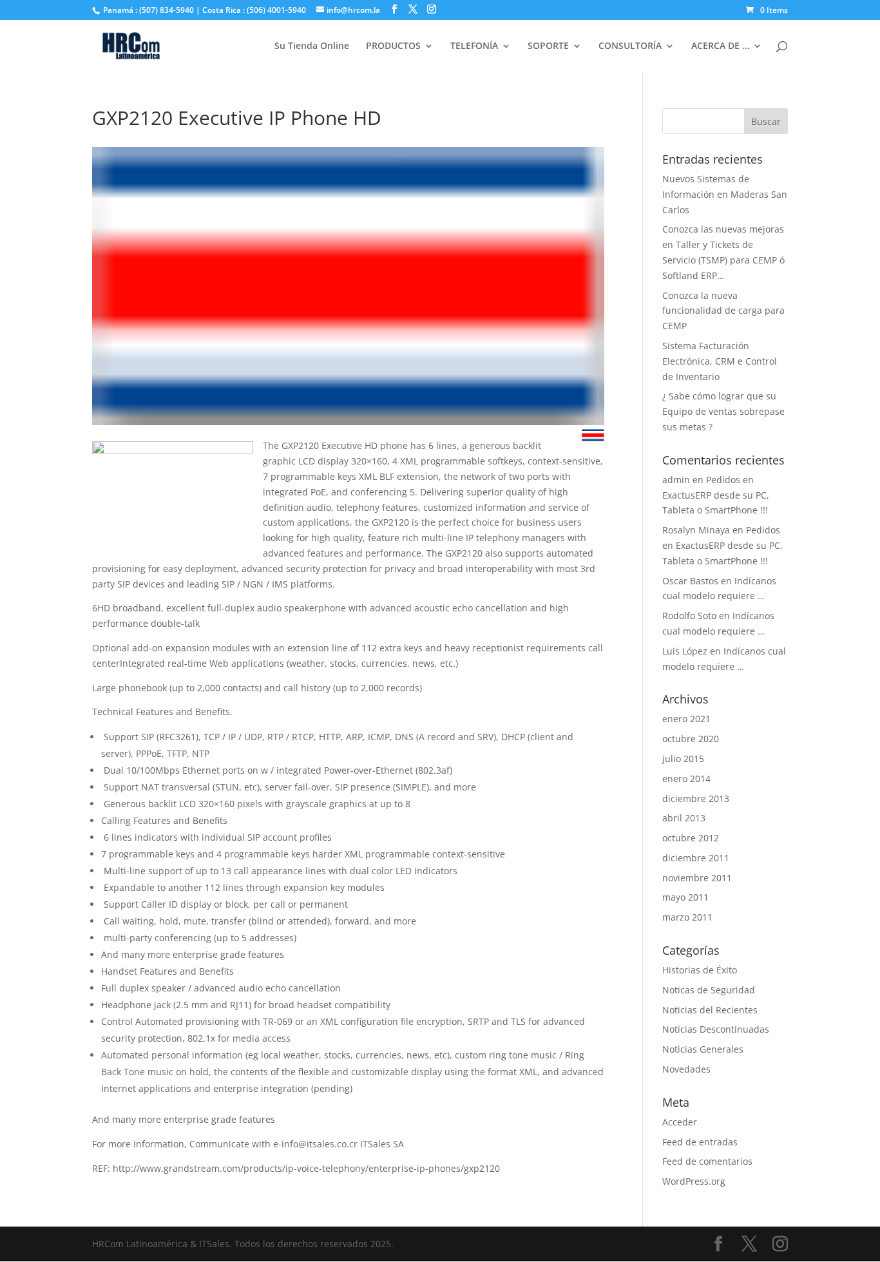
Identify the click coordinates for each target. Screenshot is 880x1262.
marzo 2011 (687, 917)
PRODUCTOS (393, 46)
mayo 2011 (685, 897)
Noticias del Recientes (710, 1010)
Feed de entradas (700, 1142)
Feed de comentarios (707, 1161)
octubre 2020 (690, 738)
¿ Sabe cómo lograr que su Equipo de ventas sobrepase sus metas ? (723, 411)
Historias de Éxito (699, 970)
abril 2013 (683, 818)
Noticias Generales (702, 1049)
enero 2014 (686, 778)
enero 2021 (686, 718)
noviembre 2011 (697, 878)
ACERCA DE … (720, 46)
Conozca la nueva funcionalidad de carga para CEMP (723, 310)
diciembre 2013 (695, 798)
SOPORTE (548, 46)
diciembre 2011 (695, 858)
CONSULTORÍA (630, 46)
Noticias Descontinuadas (715, 1029)
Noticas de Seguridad (708, 990)
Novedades (686, 1069)
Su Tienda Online (311, 46)
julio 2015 (683, 758)
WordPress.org (693, 1181)
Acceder (679, 1122)
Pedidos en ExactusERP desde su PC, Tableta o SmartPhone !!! (715, 495)
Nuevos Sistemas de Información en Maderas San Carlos (724, 194)
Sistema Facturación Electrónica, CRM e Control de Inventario (719, 361)
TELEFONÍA (474, 46)
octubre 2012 (690, 838)
